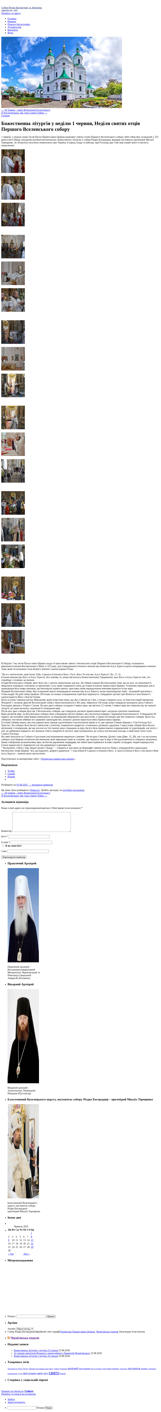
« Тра (11, 1254)
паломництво (12, 1373)
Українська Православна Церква (77, 1331)
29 (32, 1247)
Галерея (5, 115)
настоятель (134, 1368)
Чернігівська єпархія (107, 1331)
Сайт (4, 851)
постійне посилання (73, 790)
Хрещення (63, 1369)
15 (32, 1240)
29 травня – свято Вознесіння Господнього (25, 110)
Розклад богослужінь (19, 24)
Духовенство (14, 27)
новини (144, 1368)
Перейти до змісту (11, 13)
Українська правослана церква (57, 759)
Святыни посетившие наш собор (41, 1369)
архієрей (73, 1368)
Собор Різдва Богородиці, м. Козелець (21, 7)
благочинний (84, 1368)
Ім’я (4, 836)
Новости (35, 790)
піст (46, 1373)
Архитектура (12, 1369)
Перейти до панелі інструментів (18, 1394)
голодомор (107, 1368)
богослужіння (96, 1369)
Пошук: (12, 1316)
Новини (12, 21)
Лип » (26, 1254)
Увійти (29, 1391)
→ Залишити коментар (40, 784)
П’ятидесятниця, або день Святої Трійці (24, 113)
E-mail (5, 842)
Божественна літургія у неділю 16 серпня (36, 1356)
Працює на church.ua (12, 1391)
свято (54, 1372)
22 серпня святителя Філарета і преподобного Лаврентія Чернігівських (52, 1353)
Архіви (11, 1328)
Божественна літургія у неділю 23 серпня (36, 1350)
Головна (12, 18)
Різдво (25, 1369)
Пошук (40, 1407)
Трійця (56, 1369)
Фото (10, 32)
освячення (152, 1369)
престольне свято (33, 1373)
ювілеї (63, 1373)
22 (32, 1243)
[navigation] (80, 1403)
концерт (115, 1368)
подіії (20, 1373)
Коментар (6, 831)
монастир (123, 1369)
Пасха (20, 1369)
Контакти (13, 30)
